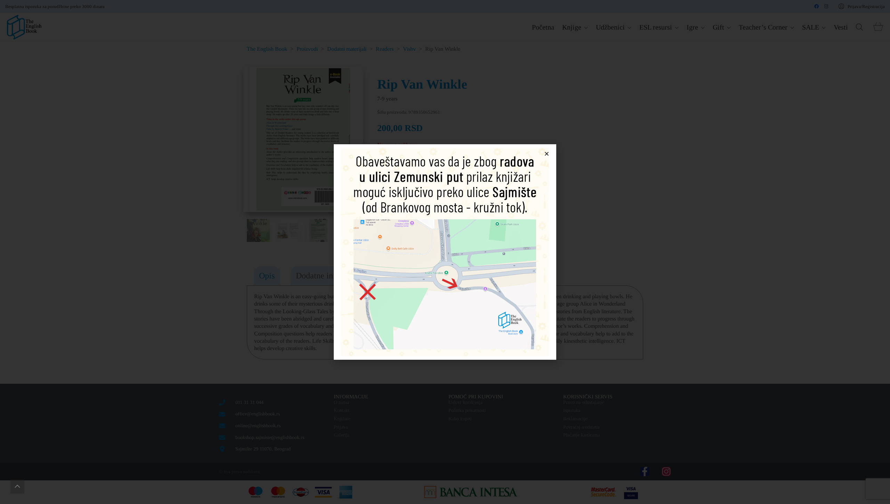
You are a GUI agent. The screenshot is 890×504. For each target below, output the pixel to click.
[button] (546, 153)
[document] (445, 252)
